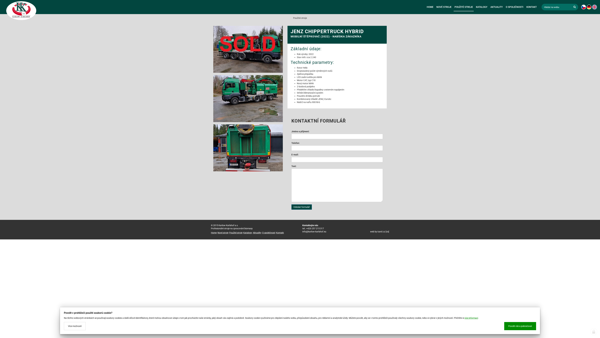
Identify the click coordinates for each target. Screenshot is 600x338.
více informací (471, 318)
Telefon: (295, 143)
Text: (293, 166)
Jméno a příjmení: (300, 131)
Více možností (75, 326)
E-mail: (295, 154)
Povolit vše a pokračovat (520, 326)
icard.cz (381, 231)
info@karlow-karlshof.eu (314, 231)
